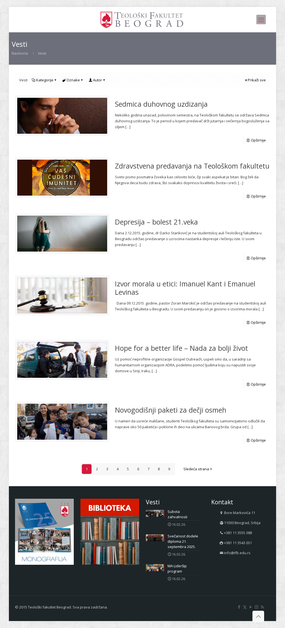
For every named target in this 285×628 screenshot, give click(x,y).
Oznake (73, 79)
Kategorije (44, 79)
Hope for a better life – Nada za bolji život (181, 348)
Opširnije (258, 140)
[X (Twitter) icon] (245, 607)
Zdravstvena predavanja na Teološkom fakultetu (192, 166)
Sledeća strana (196, 468)
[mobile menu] (261, 19)
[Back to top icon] (258, 616)
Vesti (42, 53)
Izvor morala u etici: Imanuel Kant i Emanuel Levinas (185, 288)
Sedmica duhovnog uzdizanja (161, 104)
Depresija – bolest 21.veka (156, 222)
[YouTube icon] (251, 607)
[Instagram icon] (256, 607)
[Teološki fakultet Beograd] (142, 19)
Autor (97, 79)
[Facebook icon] (239, 607)
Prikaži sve (257, 79)
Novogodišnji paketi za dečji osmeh (170, 410)
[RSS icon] (262, 607)
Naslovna (20, 53)
